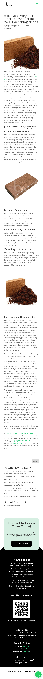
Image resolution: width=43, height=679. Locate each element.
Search (35, 461)
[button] (38, 674)
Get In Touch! (21, 544)
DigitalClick (10, 26)
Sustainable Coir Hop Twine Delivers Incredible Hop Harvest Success (21, 570)
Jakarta (26, 646)
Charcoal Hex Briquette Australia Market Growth (20, 496)
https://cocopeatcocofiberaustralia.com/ (19, 433)
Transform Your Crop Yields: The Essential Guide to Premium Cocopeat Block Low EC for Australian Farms (21, 490)
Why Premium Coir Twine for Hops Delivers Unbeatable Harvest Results (21, 576)
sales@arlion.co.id (18, 443)
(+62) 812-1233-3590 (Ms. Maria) (25, 441)
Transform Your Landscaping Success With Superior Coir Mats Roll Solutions (21, 564)
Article (27, 26)
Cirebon (26, 651)
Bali (25, 649)
